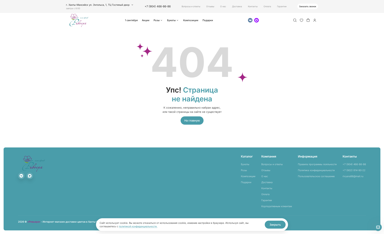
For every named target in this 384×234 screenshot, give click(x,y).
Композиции (190, 20)
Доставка (237, 6)
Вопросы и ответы (191, 6)
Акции (145, 20)
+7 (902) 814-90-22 (354, 170)
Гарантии (281, 6)
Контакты (253, 6)
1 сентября (131, 20)
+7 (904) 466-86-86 (158, 6)
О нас (223, 6)
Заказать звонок (307, 6)
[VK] (250, 20)
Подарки (207, 20)
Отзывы (210, 6)
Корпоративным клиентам (276, 206)
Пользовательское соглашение (316, 176)
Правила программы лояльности (317, 164)
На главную (192, 120)
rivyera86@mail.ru (353, 176)
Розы (157, 20)
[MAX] (256, 20)
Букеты (171, 20)
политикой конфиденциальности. (138, 226)
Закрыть (275, 224)
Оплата (267, 6)
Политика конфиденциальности (316, 170)
